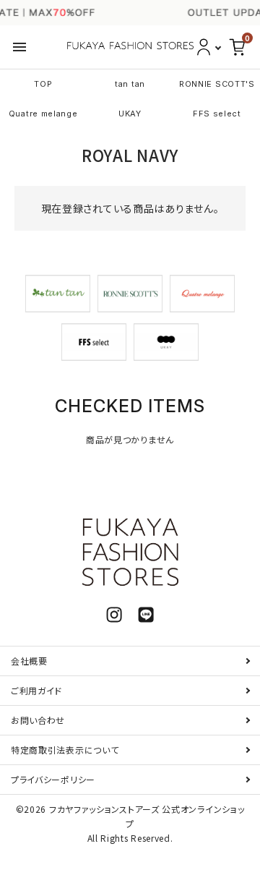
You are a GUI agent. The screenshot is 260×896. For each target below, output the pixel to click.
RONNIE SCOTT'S (217, 84)
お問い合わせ (38, 720)
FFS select (217, 113)
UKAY (130, 113)
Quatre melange (43, 113)
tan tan (130, 84)
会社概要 (29, 660)
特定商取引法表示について (64, 749)
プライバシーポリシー (53, 779)
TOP (43, 84)
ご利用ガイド (36, 690)
